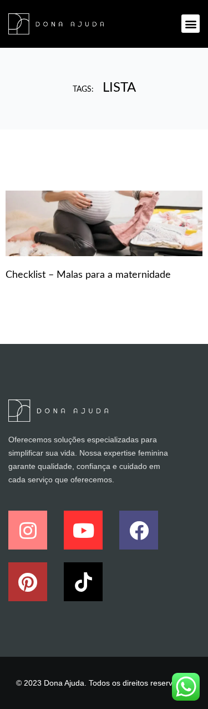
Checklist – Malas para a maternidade (88, 275)
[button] (190, 23)
